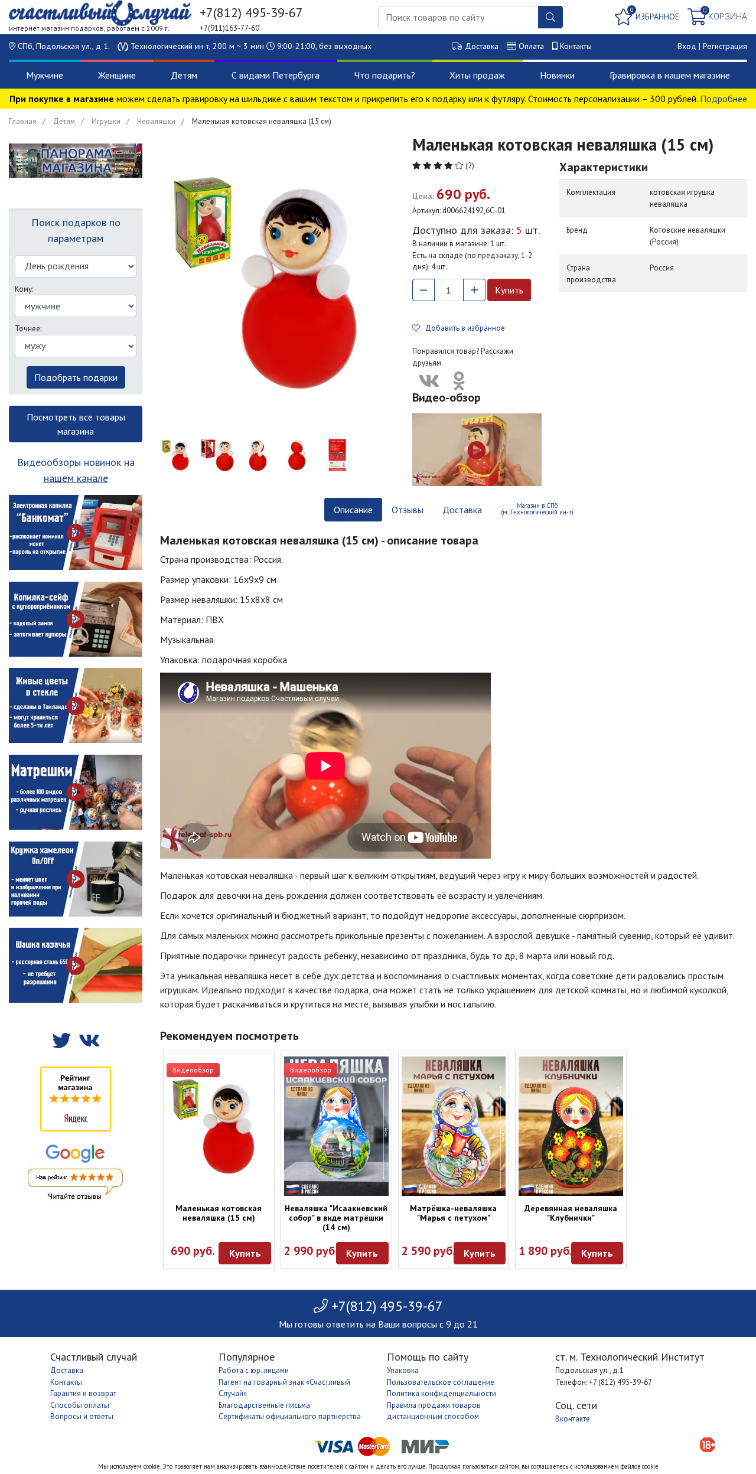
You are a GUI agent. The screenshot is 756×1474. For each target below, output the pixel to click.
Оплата (531, 46)
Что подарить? (384, 75)
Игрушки (106, 121)
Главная (23, 121)
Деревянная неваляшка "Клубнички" (570, 1213)
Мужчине (44, 75)
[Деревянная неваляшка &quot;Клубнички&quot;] (571, 1126)
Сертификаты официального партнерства (290, 1416)
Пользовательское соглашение (440, 1382)
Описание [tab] (353, 510)
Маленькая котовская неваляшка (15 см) (218, 1213)
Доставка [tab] (462, 510)
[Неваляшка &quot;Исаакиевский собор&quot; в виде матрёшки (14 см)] (336, 1126)
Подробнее (723, 99)
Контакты (576, 46)
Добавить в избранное (462, 328)
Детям (184, 75)
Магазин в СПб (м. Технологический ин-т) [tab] (537, 508)
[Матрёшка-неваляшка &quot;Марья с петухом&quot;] (454, 1126)
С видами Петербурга (276, 75)
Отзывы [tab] (407, 510)
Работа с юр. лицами (254, 1370)
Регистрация (725, 46)
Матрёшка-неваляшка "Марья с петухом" (453, 1213)
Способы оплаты (79, 1405)
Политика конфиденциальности (441, 1393)
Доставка (481, 46)
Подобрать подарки (76, 377)
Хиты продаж (477, 75)
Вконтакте (572, 1419)
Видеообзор (193, 1069)
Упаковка (403, 1370)
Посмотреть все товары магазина (76, 424)
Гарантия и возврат (83, 1393)
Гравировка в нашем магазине (670, 75)
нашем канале (76, 478)
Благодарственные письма (264, 1405)
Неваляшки (156, 121)
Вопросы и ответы (81, 1416)
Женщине (117, 75)
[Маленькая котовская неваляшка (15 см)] (219, 1126)
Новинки (557, 75)
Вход (686, 46)
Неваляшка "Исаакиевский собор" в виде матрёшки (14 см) (336, 1217)
